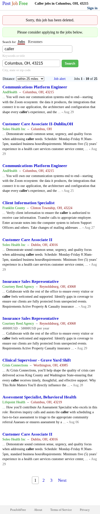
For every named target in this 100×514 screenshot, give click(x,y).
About (38, 510)
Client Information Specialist (28, 203)
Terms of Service (61, 510)
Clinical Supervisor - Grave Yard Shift (36, 360)
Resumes (35, 42)
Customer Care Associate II (27, 239)
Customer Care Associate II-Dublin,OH (37, 124)
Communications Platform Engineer (34, 87)
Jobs (21, 42)
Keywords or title (13, 56)
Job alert (60, 79)
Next (62, 480)
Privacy (85, 510)
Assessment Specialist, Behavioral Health (39, 397)
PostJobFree (18, 510)
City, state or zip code (16, 70)
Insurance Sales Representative (30, 281)
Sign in (92, 8)
